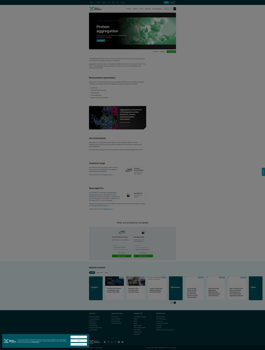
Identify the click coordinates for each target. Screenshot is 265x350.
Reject (78, 340)
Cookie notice (35, 342)
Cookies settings (79, 344)
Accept (78, 336)
